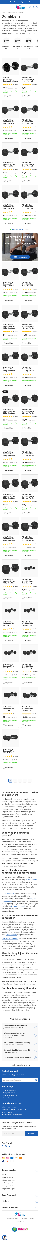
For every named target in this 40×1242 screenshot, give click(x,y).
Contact (4, 1174)
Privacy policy (24, 1218)
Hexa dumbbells (32, 879)
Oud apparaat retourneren (10, 1186)
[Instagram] (6, 1146)
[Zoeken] (7, 7)
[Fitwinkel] (20, 1214)
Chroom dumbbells (18, 906)
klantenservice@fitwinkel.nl (13, 1114)
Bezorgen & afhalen (9, 1093)
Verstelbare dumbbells (10, 939)
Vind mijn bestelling (9, 1090)
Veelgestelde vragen (8, 1189)
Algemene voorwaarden (12, 1218)
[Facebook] (2, 1146)
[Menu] (3, 7)
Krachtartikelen (11, 12)
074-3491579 (8, 1112)
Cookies (32, 1218)
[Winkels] (30, 7)
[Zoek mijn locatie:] (27, 7)
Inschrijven (31, 1133)
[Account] (34, 7)
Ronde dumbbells (8, 893)
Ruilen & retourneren (10, 1095)
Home (3, 12)
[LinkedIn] (9, 1146)
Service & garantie (9, 1098)
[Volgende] (30, 781)
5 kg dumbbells (11, 935)
